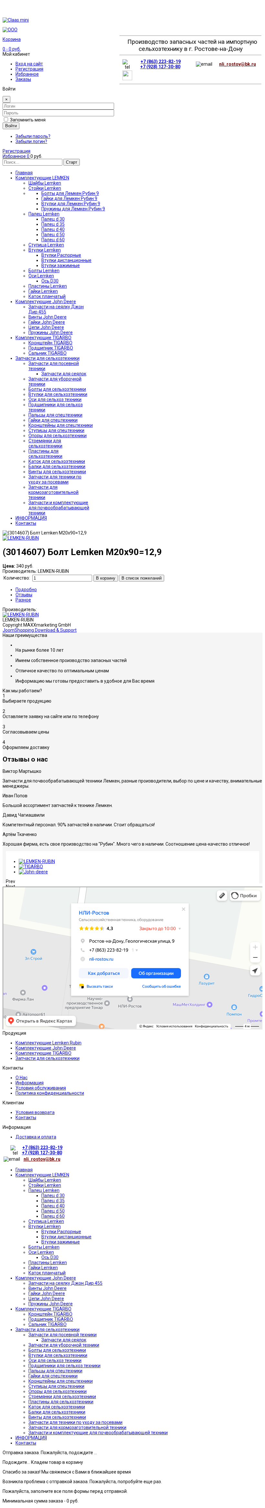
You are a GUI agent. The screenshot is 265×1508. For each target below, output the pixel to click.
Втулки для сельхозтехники (57, 1355)
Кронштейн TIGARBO (50, 1314)
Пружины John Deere (50, 1303)
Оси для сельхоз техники (54, 1360)
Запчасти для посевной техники (62, 1334)
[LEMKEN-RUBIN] (37, 861)
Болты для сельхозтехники (57, 1350)
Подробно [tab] (26, 589)
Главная (24, 1169)
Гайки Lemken (43, 1267)
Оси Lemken (41, 1252)
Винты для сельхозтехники (57, 1417)
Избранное (27, 74)
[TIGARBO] (31, 866)
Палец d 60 (53, 1216)
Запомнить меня (28, 119)
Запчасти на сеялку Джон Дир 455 (65, 1283)
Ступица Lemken (46, 1221)
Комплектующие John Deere (46, 1048)
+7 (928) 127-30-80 (160, 66)
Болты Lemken (43, 1247)
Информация (30, 1082)
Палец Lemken (43, 1190)
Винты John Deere (47, 1288)
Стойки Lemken (44, 1185)
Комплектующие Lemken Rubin (48, 1042)
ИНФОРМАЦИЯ (31, 1437)
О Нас (21, 1077)
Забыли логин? (31, 141)
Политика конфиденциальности (50, 1093)
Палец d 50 (53, 1211)
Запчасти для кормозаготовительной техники (77, 1427)
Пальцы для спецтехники (55, 1370)
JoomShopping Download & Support (40, 630)
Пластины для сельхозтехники (60, 1401)
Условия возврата (35, 1112)
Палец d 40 (53, 1205)
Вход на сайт (29, 63)
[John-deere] (33, 871)
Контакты (26, 1117)
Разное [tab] (23, 599)
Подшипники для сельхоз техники (64, 1365)
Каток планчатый (47, 1272)
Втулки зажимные (60, 1241)
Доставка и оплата (36, 1136)
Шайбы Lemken (44, 1180)
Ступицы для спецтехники (56, 1386)
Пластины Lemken (47, 1262)
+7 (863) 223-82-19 (161, 61)
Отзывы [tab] (24, 594)
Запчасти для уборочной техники (63, 1345)
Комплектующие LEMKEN (42, 1174)
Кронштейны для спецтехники (60, 1381)
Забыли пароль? (33, 136)
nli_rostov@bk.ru (237, 64)
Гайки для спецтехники (53, 1375)
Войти (11, 125)
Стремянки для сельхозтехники (62, 1396)
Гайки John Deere (46, 1293)
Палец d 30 (53, 1195)
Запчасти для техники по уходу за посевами (75, 1422)
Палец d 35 (53, 1200)
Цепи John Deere (46, 1298)
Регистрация (29, 69)
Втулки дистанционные (66, 1236)
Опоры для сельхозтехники (57, 1391)
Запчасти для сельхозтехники (48, 1058)
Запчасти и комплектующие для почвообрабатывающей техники (98, 1432)
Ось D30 (49, 1257)
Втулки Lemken (44, 1226)
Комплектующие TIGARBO (43, 1053)
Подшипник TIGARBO (50, 1319)
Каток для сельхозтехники (56, 1406)
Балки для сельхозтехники (56, 1412)
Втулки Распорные (61, 1231)
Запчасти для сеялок (63, 1339)
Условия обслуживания (41, 1087)
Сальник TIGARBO (47, 1324)
